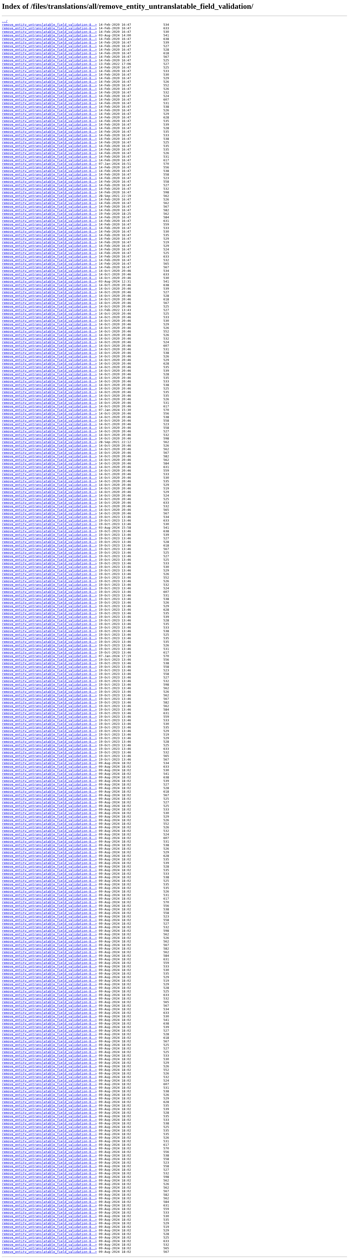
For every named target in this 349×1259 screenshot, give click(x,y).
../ (5, 21)
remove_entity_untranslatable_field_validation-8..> (49, 24)
